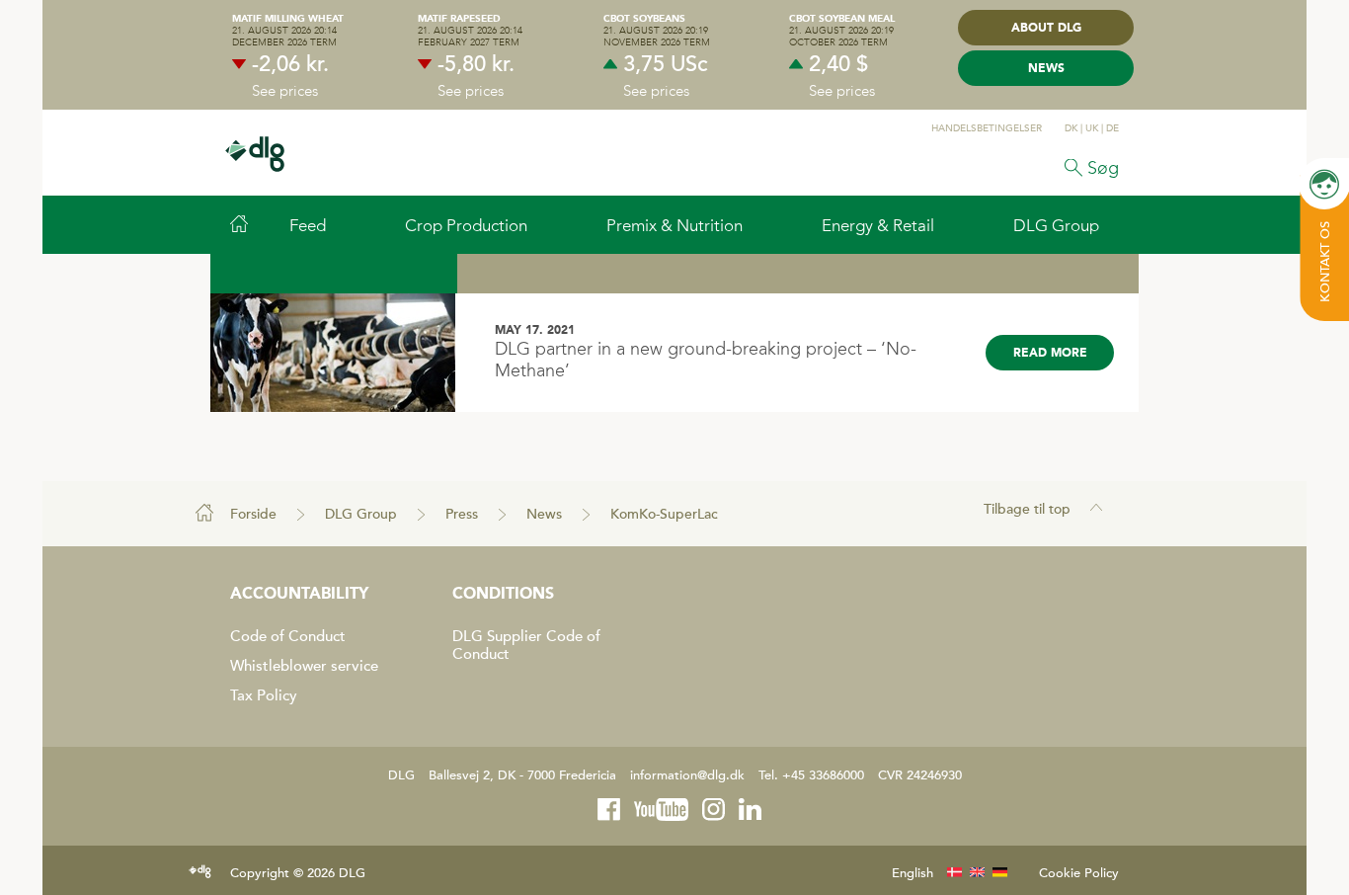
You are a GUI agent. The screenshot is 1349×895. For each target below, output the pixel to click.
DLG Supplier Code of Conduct (526, 645)
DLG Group (361, 514)
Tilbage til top (1027, 509)
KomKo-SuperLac (664, 514)
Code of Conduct (288, 636)
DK (1071, 128)
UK (1091, 128)
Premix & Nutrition (674, 225)
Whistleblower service (304, 666)
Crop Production (466, 225)
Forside (253, 514)
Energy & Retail (878, 225)
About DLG (1046, 29)
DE (1112, 128)
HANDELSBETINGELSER (986, 128)
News (1046, 69)
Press (461, 514)
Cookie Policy (1079, 873)
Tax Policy (263, 695)
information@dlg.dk (687, 775)
